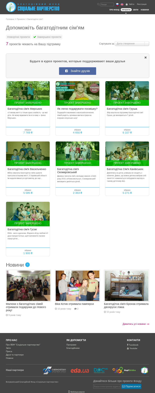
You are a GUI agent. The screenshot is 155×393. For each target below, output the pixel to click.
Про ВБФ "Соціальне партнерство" (23, 344)
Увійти (131, 4)
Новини (145, 10)
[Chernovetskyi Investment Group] (54, 370)
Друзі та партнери (15, 354)
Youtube (133, 348)
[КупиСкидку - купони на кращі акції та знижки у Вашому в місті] (122, 370)
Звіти (135, 10)
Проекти (126, 10)
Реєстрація (142, 4)
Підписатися (132, 386)
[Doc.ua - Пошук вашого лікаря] (99, 370)
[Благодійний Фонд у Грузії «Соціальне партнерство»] (142, 370)
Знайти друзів (79, 71)
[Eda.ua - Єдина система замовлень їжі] (78, 370)
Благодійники (73, 348)
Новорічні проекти (18, 36)
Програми (71, 344)
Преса (9, 351)
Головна (10, 19)
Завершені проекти (48, 36)
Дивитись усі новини (134, 324)
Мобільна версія (77, 392)
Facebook (133, 345)
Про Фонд (114, 10)
